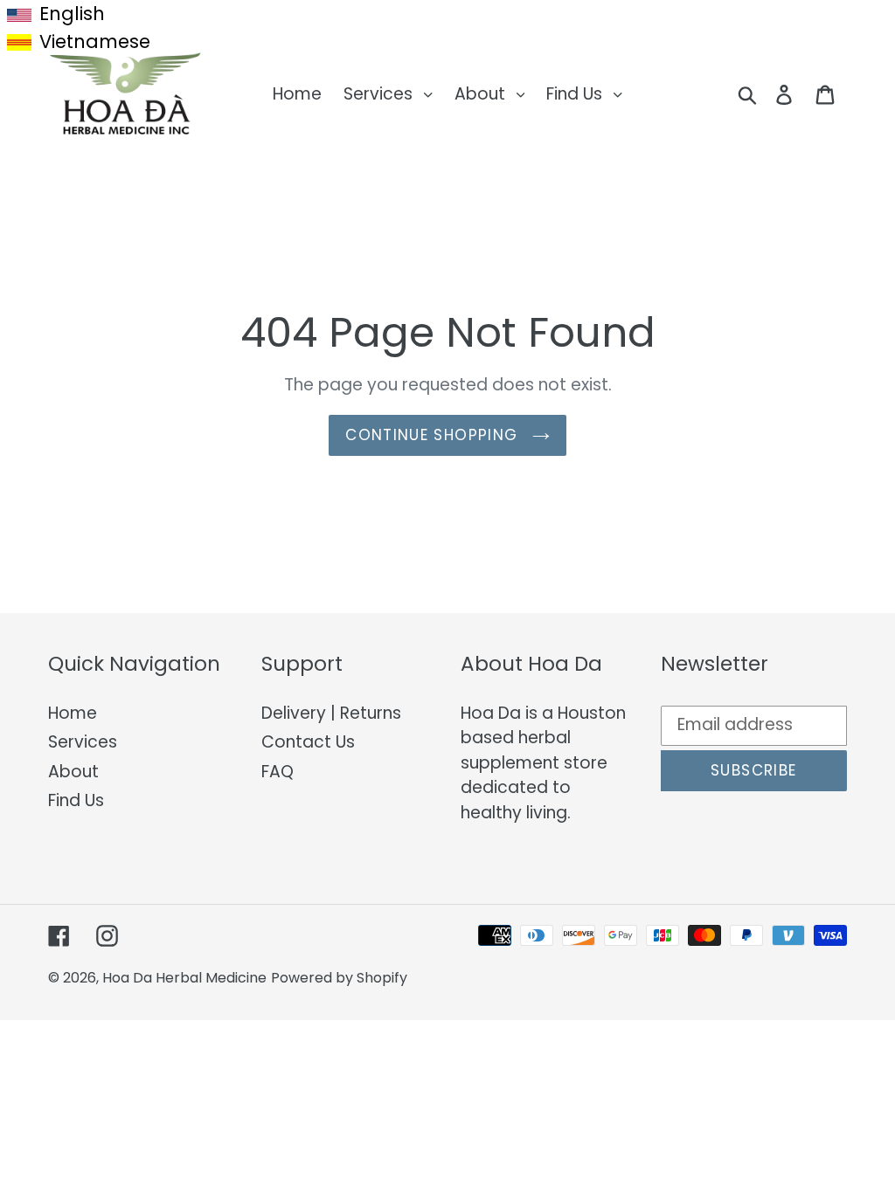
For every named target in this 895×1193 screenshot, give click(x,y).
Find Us (76, 800)
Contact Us (308, 742)
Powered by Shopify (339, 978)
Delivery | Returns (331, 713)
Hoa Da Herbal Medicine (184, 978)
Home (72, 713)
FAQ (277, 771)
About (73, 771)
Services (82, 742)
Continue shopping (434, 434)
